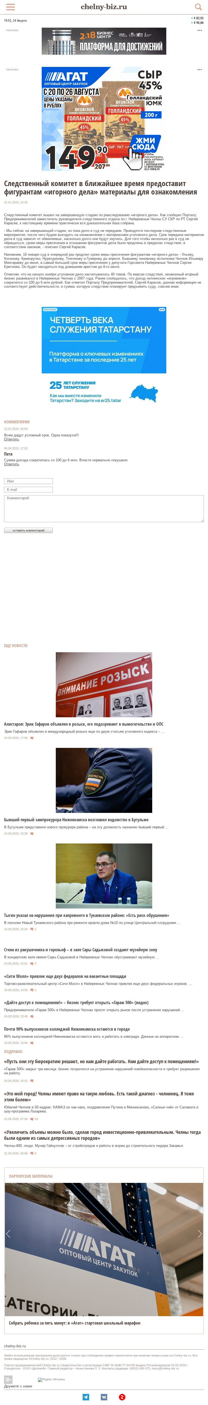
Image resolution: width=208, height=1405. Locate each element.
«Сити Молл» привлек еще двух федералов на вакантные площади (65, 976)
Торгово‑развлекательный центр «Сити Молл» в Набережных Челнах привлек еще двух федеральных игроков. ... (98, 984)
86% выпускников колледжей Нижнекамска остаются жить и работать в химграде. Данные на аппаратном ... (93, 1036)
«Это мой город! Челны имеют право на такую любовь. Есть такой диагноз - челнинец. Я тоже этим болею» (99, 1096)
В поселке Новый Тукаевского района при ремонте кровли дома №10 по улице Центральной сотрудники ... (92, 923)
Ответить (11, 439)
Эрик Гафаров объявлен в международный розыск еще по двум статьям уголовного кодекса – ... (84, 731)
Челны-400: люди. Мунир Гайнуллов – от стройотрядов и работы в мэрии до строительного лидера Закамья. (94, 1146)
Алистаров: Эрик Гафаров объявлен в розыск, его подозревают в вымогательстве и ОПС (83, 724)
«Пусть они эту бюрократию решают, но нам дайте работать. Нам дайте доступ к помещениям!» (101, 1061)
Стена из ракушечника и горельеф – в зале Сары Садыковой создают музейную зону (80, 950)
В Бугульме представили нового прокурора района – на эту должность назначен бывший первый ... (86, 827)
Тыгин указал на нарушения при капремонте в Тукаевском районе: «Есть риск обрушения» (86, 915)
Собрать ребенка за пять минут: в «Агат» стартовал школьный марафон (74, 1323)
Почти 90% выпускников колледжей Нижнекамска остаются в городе (67, 1029)
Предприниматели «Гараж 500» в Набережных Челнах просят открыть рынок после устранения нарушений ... (94, 1010)
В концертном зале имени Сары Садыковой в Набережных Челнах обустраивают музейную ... (81, 957)
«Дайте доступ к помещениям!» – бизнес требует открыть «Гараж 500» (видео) (76, 1002)
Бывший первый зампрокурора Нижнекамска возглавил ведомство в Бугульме (76, 820)
